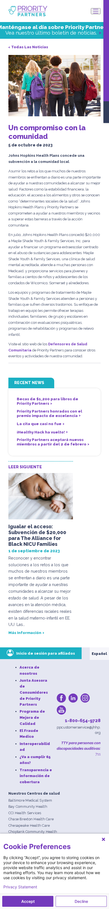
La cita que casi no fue (39, 423)
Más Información (24, 632)
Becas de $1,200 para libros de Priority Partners (47, 401)
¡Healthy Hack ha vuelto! (41, 432)
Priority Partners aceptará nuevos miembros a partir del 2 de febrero (51, 441)
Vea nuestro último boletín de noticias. (51, 33)
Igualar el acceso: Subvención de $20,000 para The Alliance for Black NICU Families (37, 535)
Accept (28, 901)
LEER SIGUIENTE (25, 467)
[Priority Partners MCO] (28, 11)
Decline (81, 901)
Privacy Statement (20, 887)
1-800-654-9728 (83, 720)
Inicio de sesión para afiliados (45, 653)
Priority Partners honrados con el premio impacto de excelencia (49, 413)
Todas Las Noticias (29, 47)
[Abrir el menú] (96, 11)
